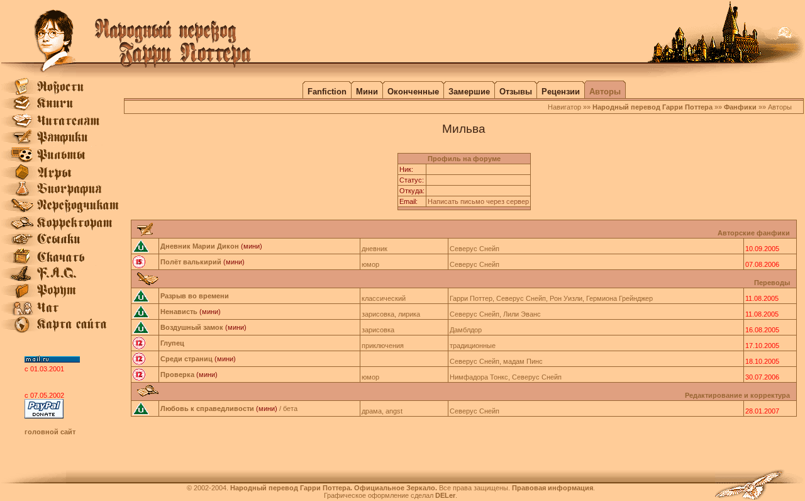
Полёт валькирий (190, 262)
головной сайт (50, 432)
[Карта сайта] (62, 330)
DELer (445, 495)
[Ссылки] (62, 245)
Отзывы (515, 91)
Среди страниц (186, 359)
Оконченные (413, 91)
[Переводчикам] (62, 211)
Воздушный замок (191, 327)
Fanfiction (327, 91)
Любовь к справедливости (207, 408)
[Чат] (62, 313)
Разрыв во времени (194, 296)
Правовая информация (552, 488)
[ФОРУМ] (62, 296)
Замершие (469, 91)
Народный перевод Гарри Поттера (652, 107)
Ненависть (178, 311)
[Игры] (62, 177)
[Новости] (62, 92)
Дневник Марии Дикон (199, 246)
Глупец (172, 343)
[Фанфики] (62, 143)
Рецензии (560, 91)
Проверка (177, 374)
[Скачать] (62, 262)
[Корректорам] (62, 228)
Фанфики (740, 107)
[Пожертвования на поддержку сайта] (44, 416)
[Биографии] (62, 194)
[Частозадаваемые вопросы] (62, 279)
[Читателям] (62, 126)
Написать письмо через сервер (478, 201)
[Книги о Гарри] (62, 109)
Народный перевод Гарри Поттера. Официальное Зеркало (332, 488)
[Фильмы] (62, 160)
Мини (367, 91)
